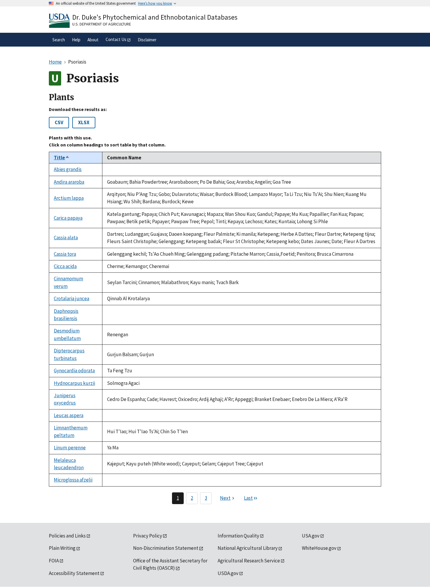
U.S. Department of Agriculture (101, 24)
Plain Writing (62, 548)
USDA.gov (228, 573)
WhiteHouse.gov (319, 548)
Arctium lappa (69, 198)
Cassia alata (66, 237)
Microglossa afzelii (73, 480)
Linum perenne (70, 447)
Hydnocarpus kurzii (74, 383)
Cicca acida (65, 266)
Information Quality (238, 536)
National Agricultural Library (248, 548)
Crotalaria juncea (71, 298)
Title (62, 157)
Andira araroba (69, 182)
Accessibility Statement (74, 573)
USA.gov (310, 536)
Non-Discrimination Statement (165, 548)
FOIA (54, 560)
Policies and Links (67, 536)
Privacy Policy (147, 536)
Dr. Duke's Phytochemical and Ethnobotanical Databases (155, 17)
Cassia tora (65, 254)
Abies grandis (68, 169)
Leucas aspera (68, 415)
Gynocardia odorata (74, 370)
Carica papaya (68, 218)
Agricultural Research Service (249, 560)
